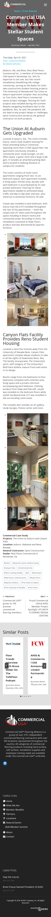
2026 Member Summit (16, 826)
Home (9, 801)
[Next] (44, 666)
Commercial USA (25, 568)
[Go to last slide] (7, 666)
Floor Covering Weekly (14, 60)
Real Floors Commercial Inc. (15, 578)
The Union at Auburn (30, 582)
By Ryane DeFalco (12, 63)
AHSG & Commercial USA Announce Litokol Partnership (38, 666)
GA (27, 573)
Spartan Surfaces (11, 582)
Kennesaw (36, 573)
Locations (11, 818)
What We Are (12, 805)
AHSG (7, 563)
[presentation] (13, 644)
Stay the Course (11, 877)
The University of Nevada (14, 587)
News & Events (13, 822)
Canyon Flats (9, 568)
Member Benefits (15, 809)
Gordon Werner (20, 45)
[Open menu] (45, 4)
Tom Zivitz (32, 587)
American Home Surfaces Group (26, 563)
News (17, 11)
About (9, 832)
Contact (10, 836)
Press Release (29, 11)
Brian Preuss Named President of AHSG (23, 886)
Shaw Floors (35, 578)
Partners (10, 814)
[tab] (20, 696)
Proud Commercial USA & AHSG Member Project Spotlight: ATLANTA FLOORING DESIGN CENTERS (38, 606)
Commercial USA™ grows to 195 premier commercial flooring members (12, 604)
